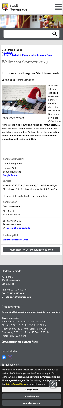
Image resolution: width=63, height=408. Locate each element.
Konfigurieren (31, 389)
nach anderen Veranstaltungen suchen (31, 249)
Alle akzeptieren (31, 402)
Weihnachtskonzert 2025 (15, 239)
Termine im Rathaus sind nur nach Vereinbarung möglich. (31, 311)
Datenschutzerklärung (16, 383)
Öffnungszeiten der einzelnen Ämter (20, 341)
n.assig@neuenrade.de (18, 227)
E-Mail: (5, 296)
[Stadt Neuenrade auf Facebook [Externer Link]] (4, 358)
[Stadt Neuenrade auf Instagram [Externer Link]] (10, 358)
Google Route (10, 175)
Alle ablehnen (31, 396)
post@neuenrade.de (20, 296)
